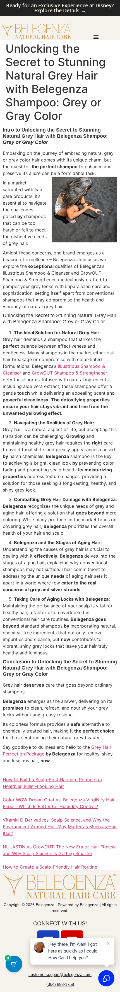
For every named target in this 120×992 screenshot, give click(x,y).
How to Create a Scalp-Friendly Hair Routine (50, 867)
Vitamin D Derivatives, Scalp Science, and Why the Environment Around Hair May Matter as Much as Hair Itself (60, 826)
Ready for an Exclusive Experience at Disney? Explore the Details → (60, 8)
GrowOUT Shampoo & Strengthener (69, 373)
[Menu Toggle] (96, 37)
